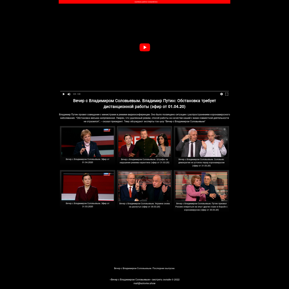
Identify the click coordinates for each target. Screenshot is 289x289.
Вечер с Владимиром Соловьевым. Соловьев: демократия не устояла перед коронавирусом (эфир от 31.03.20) (201, 162)
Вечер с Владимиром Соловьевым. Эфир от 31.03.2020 (87, 205)
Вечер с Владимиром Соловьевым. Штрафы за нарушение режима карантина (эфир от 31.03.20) (144, 161)
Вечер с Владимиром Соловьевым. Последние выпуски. (144, 268)
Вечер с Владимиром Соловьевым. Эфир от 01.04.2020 (87, 160)
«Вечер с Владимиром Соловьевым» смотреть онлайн (140, 279)
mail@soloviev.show (144, 283)
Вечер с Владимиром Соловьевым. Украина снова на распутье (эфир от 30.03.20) (144, 205)
